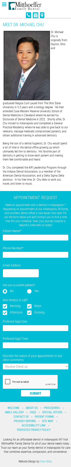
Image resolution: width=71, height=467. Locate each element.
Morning (15, 306)
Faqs (33, 412)
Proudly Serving (25, 421)
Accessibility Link (34, 425)
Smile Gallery (14, 412)
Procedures (52, 408)
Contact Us (21, 417)
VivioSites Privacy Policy (33, 430)
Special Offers (52, 412)
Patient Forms (44, 417)
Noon (37, 306)
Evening (39, 312)
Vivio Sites (46, 461)
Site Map (47, 421)
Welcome (13, 408)
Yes (36, 291)
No (12, 291)
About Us (32, 408)
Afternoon (16, 312)
